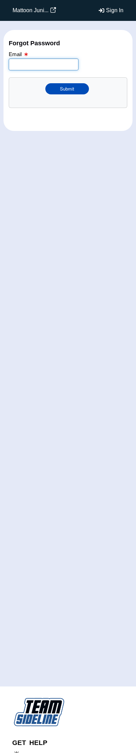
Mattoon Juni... (30, 10)
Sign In (114, 10)
